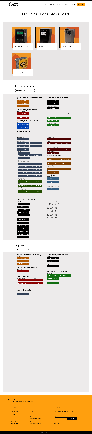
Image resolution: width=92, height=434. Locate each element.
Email (56, 416)
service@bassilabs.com (35, 418)
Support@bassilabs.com (35, 423)
